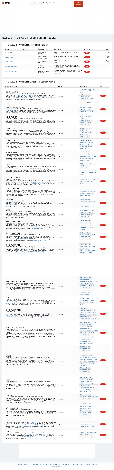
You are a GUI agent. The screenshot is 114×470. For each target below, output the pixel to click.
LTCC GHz (82, 252)
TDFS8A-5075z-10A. (41, 425)
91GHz (39, 315)
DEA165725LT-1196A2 (85, 394)
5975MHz (82, 326)
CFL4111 (89, 109)
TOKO (93, 426)
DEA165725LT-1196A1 (85, 406)
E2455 (88, 144)
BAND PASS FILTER (85, 225)
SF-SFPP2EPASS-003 (11, 71)
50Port (82, 174)
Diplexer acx (83, 158)
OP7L (81, 302)
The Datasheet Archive (7, 3)
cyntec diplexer (85, 195)
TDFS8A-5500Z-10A (32, 434)
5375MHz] (82, 379)
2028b (95, 359)
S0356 (94, 322)
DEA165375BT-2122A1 (28, 385)
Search (78, 5)
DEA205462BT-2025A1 (86, 343)
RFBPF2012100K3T (25, 239)
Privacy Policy (37, 464)
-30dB (93, 202)
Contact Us (87, 464)
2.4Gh (87, 165)
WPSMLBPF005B (36, 183)
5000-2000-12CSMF (85, 94)
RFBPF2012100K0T (11, 205)
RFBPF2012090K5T (25, 250)
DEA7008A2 (91, 285)
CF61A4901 (91, 332)
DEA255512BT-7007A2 (85, 277)
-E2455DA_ (89, 116)
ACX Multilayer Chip (86, 120)
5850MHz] (82, 381)
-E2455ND (88, 163)
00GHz (82, 92)
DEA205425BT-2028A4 (86, 328)
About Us (95, 464)
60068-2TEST (93, 302)
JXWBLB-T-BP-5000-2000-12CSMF (25, 95)
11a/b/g (53, 180)
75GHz (36, 317)
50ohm (95, 281)
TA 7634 (95, 396)
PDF (87, 53)
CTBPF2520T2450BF (12, 317)
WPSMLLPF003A (11, 303)
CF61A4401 (95, 330)
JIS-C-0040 (83, 239)
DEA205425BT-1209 (85, 348)
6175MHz (89, 326)
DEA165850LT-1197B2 (85, 396)
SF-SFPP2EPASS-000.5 (11, 66)
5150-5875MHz (84, 300)
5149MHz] (90, 379)
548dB (81, 383)
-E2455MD (88, 128)
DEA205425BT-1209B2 (86, 337)
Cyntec (93, 191)
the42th (32, 433)
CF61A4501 (83, 332)
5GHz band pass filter (86, 99)
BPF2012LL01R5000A (12, 110)
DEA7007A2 (83, 285)
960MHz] (89, 381)
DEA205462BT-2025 (85, 353)
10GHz (94, 314)
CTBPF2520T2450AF (12, 315)
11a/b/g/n (82, 109)
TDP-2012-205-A (27, 191)
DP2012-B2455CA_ (85, 210)
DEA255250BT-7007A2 (86, 281)
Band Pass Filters (85, 319)
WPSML (82, 183)
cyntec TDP (90, 193)
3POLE (81, 361)
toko (93, 437)
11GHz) (82, 204)
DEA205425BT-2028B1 (86, 355)
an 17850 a (83, 401)
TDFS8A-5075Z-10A (31, 423)
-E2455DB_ (89, 140)
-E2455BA (88, 152)
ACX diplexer (83, 118)
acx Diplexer (83, 154)
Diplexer (88, 122)
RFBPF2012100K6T (25, 227)
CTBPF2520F (36, 313)
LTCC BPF (93, 204)
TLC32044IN (8, 52)
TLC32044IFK (9, 61)
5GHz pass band (84, 96)
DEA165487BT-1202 (85, 322)
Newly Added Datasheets (23, 464)
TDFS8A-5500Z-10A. (41, 435)
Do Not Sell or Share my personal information (55, 464)
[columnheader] (12, 49)
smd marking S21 (85, 330)
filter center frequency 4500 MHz (88, 388)
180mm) (92, 300)
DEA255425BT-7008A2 (86, 279)
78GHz (95, 170)
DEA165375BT (94, 383)
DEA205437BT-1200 (85, 339)
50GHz (87, 92)
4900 (86, 383)
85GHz (93, 234)
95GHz (87, 204)
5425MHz (82, 324)
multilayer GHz (84, 125)
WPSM (92, 181)
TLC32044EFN (9, 57)
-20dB (93, 246)
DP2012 (20, 124)
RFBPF (92, 206)
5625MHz (89, 324)
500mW (93, 189)
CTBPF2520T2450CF (85, 314)
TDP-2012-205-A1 (84, 191)
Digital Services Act (77, 464)
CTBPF (94, 319)
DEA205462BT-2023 (85, 341)
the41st (32, 422)
